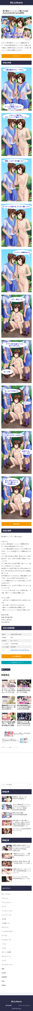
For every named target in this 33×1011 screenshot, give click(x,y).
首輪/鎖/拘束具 (14, 650)
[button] (29, 785)
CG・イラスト (6, 669)
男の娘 (19, 650)
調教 (25, 650)
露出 (28, 650)
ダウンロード (16, 56)
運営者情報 (9, 1005)
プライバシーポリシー (24, 1005)
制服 (23, 650)
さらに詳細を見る (16, 656)
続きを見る (16, 524)
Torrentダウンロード (17, 662)
